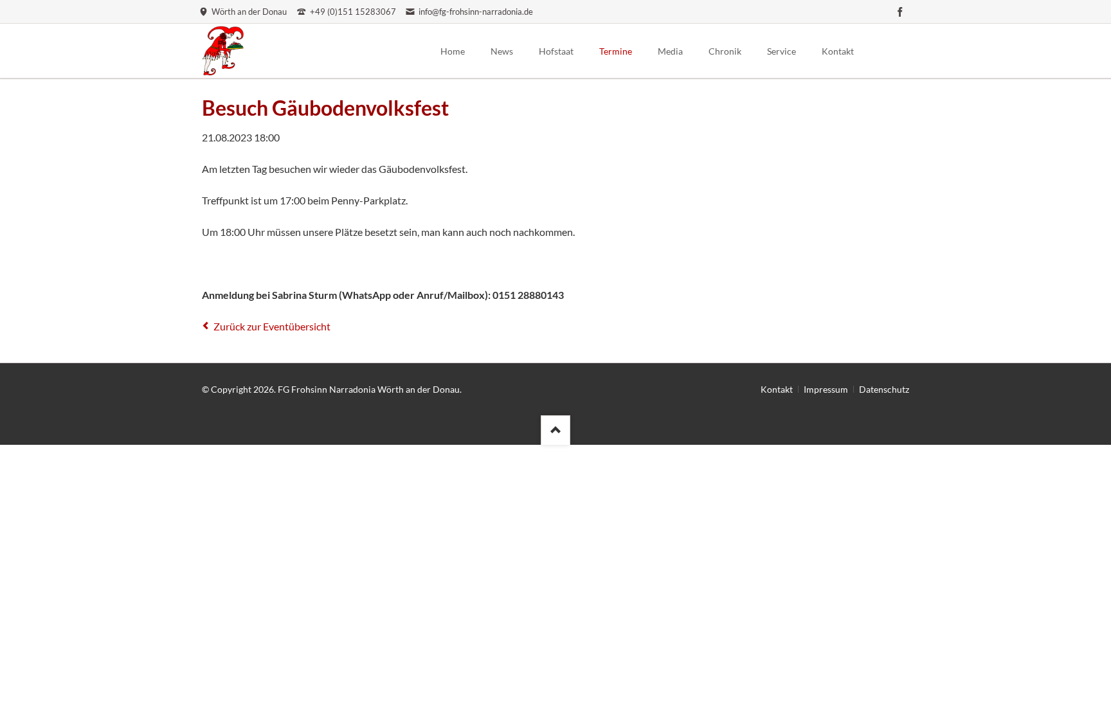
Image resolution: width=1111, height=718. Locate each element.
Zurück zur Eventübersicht (271, 326)
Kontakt (777, 389)
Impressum (826, 389)
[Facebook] (900, 11)
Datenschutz (884, 389)
